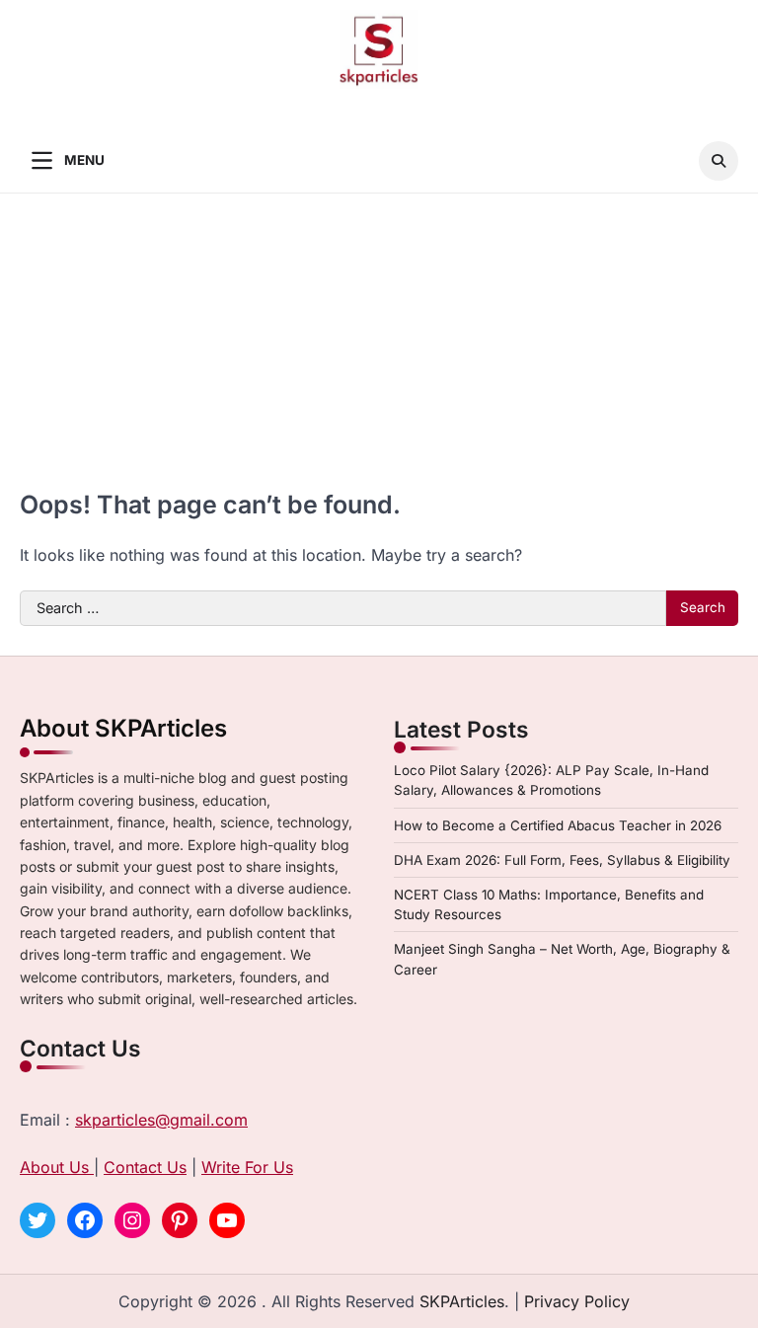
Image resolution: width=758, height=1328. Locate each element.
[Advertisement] (379, 341)
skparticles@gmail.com (161, 1120)
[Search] (718, 161)
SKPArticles (461, 1301)
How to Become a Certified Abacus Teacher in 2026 (557, 825)
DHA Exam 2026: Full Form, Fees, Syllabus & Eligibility (562, 860)
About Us (57, 1167)
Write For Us (247, 1167)
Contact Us (145, 1167)
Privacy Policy (577, 1301)
